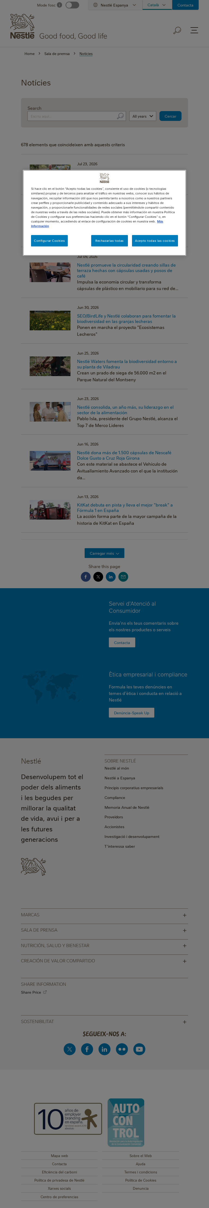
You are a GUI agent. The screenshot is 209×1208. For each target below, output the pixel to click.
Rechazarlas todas (109, 241)
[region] (104, 213)
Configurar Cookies (49, 241)
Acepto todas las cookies (155, 241)
